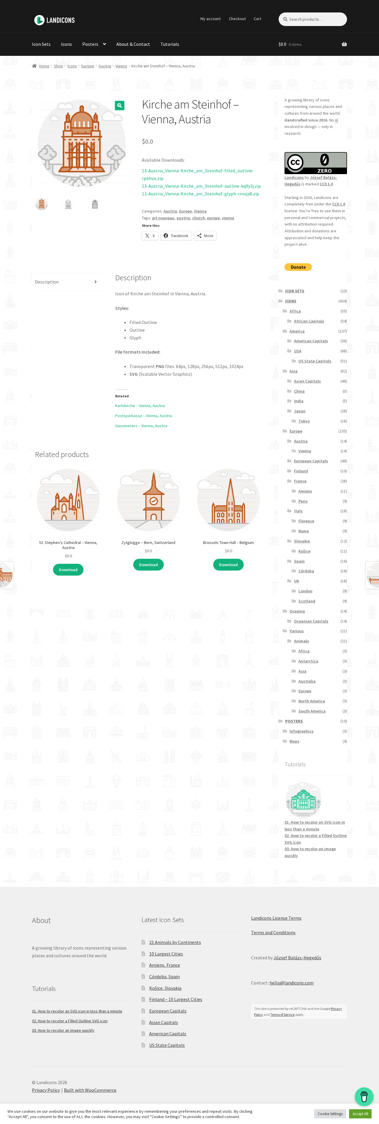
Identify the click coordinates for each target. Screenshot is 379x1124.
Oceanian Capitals (311, 621)
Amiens (305, 491)
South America (312, 711)
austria (183, 218)
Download (68, 569)
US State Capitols (314, 361)
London (305, 591)
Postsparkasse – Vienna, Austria (143, 415)
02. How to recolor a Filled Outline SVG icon (69, 1020)
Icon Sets (41, 44)
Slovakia (302, 541)
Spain (299, 561)
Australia (307, 681)
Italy (298, 511)
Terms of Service (282, 1014)
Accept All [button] (360, 1113)
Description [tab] (47, 282)
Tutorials (169, 44)
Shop (58, 66)
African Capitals (309, 321)
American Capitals (311, 341)
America (297, 331)
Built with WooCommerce (90, 1090)
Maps (294, 741)
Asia (294, 371)
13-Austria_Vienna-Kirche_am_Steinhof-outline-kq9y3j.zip (201, 186)
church (198, 218)
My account (210, 18)
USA (297, 351)
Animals (301, 641)
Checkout (237, 18)
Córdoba (306, 571)
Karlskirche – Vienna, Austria (140, 405)
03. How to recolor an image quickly (63, 1030)
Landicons (294, 177)
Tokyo (304, 421)
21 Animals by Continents (175, 942)
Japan (300, 411)
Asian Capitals (307, 381)
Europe (87, 66)
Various (297, 631)
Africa (295, 311)
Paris (303, 501)
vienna (228, 218)
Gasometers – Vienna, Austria (141, 425)
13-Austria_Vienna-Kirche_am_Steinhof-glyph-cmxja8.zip (200, 194)
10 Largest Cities (166, 954)
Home (44, 66)
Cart (257, 18)
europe (213, 218)
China (299, 391)
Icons (66, 44)
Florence (306, 521)
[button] (119, 105)
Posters (90, 44)
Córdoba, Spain (164, 976)
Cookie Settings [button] (330, 1113)
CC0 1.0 (326, 184)
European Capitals (311, 461)
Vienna (121, 66)
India (298, 401)
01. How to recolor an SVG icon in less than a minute (77, 1011)
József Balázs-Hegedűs (297, 958)
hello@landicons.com (291, 983)
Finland (301, 471)
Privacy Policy (46, 1090)
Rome (303, 531)
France (300, 481)
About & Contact (133, 44)
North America (311, 701)
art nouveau (163, 218)
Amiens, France (164, 965)
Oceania (297, 611)
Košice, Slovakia (165, 988)
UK (296, 581)
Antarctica (308, 661)
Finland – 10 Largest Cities (175, 999)
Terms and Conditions (273, 932)
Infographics (302, 731)
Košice (304, 551)
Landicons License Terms (276, 918)
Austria (105, 66)
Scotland (306, 601)
